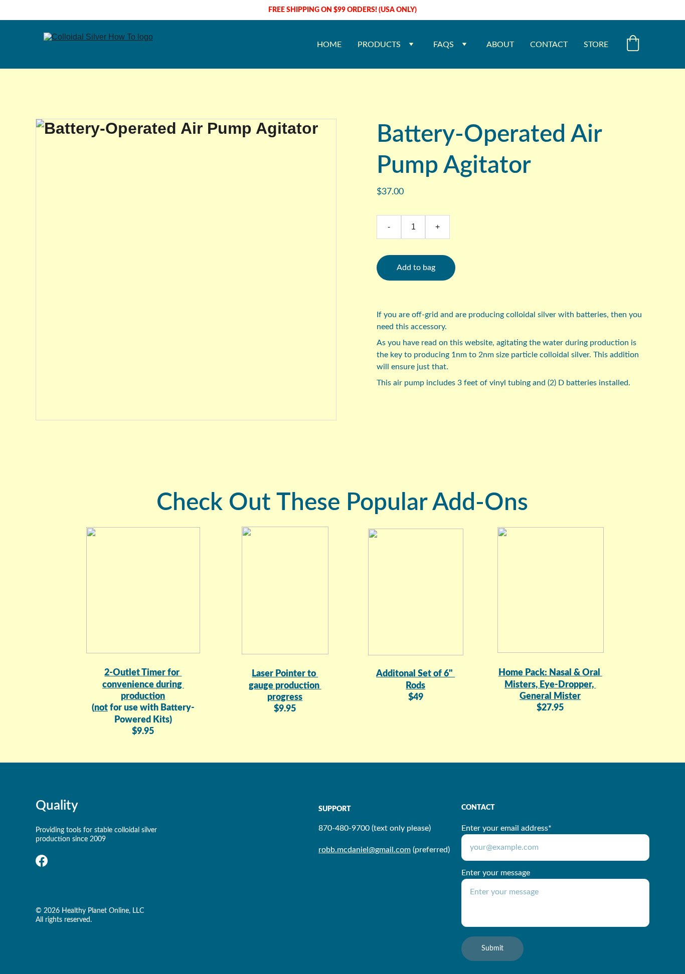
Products (379, 45)
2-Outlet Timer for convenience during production (143, 684)
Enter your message (495, 873)
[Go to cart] (632, 44)
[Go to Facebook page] (42, 861)
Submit (492, 948)
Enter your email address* (506, 828)
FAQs (443, 45)
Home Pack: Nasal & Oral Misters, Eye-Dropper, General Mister (550, 684)
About (500, 45)
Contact (549, 45)
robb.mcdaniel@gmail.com (364, 850)
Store (596, 45)
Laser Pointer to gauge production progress (285, 685)
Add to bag (416, 268)
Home (329, 45)
